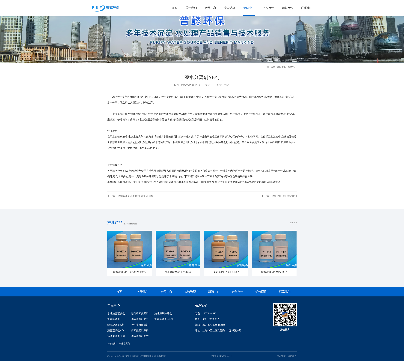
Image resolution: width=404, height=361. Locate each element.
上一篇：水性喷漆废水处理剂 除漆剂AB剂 (130, 196)
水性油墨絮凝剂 (116, 313)
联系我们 (306, 7)
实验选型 (229, 7)
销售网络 (287, 7)
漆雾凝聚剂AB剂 (163, 319)
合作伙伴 (268, 7)
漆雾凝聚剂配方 (140, 336)
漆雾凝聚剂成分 (140, 319)
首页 (175, 7)
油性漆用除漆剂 (163, 313)
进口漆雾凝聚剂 (140, 313)
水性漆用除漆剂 (140, 324)
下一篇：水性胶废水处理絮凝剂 (279, 196)
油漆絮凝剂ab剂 (116, 336)
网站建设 (292, 356)
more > (293, 222)
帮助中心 (292, 67)
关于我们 (191, 7)
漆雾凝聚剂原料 (140, 330)
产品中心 (210, 7)
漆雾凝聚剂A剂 (115, 324)
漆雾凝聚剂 (113, 319)
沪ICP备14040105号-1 (221, 356)
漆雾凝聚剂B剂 (115, 330)
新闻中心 (249, 7)
